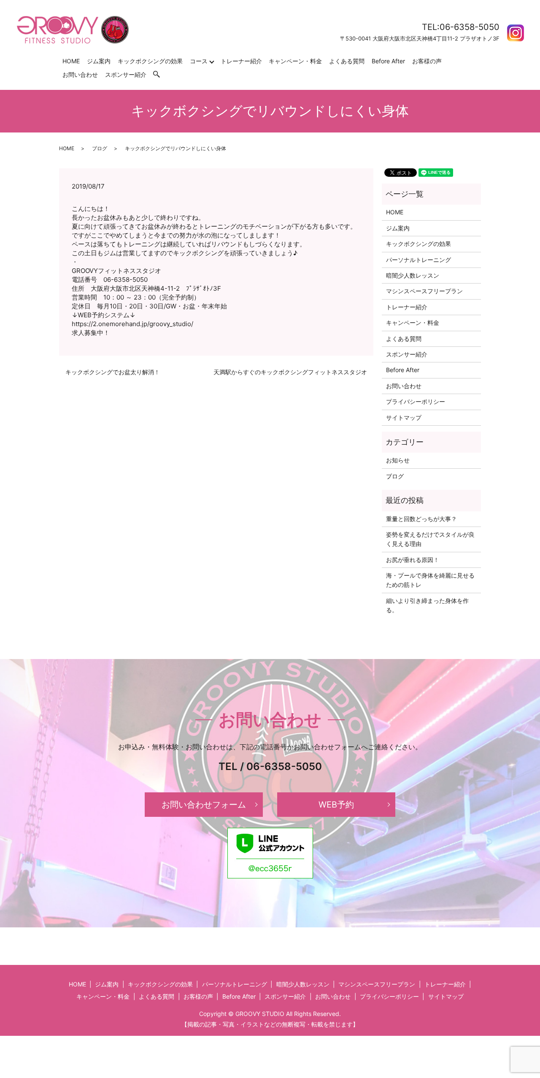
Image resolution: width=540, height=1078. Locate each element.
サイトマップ (403, 417)
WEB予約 (336, 805)
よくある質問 (346, 61)
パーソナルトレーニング (418, 259)
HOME (71, 61)
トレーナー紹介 (241, 61)
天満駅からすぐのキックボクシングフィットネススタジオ (290, 372)
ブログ (99, 148)
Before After (388, 61)
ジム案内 (99, 61)
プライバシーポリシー (415, 401)
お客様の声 (427, 61)
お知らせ (398, 460)
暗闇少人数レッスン (412, 275)
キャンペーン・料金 (295, 61)
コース (199, 61)
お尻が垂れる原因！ (412, 559)
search (160, 74)
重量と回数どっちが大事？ (421, 518)
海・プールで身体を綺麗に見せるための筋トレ (430, 580)
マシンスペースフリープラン (424, 290)
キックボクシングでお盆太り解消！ (112, 372)
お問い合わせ (80, 74)
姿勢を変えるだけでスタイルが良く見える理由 (430, 539)
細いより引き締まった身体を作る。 (427, 605)
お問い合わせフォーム (204, 805)
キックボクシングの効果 (150, 61)
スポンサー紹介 (125, 74)
